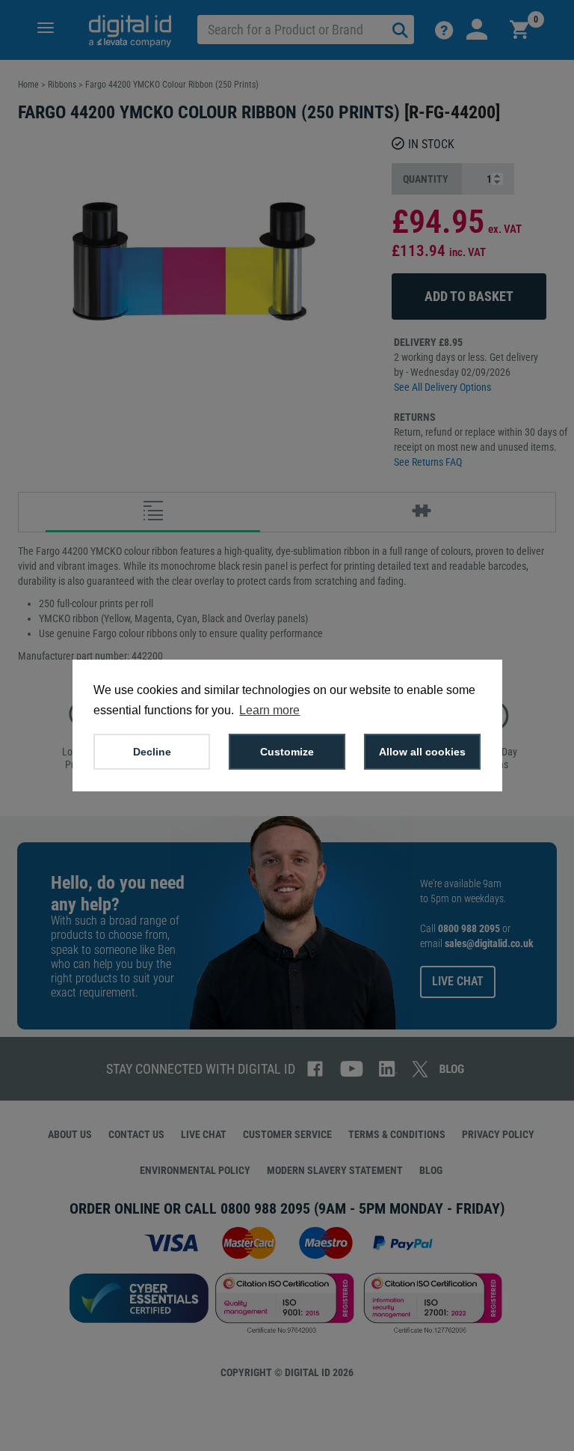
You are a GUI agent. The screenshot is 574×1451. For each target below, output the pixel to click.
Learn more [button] (269, 710)
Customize (287, 752)
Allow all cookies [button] (422, 752)
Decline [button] (152, 752)
